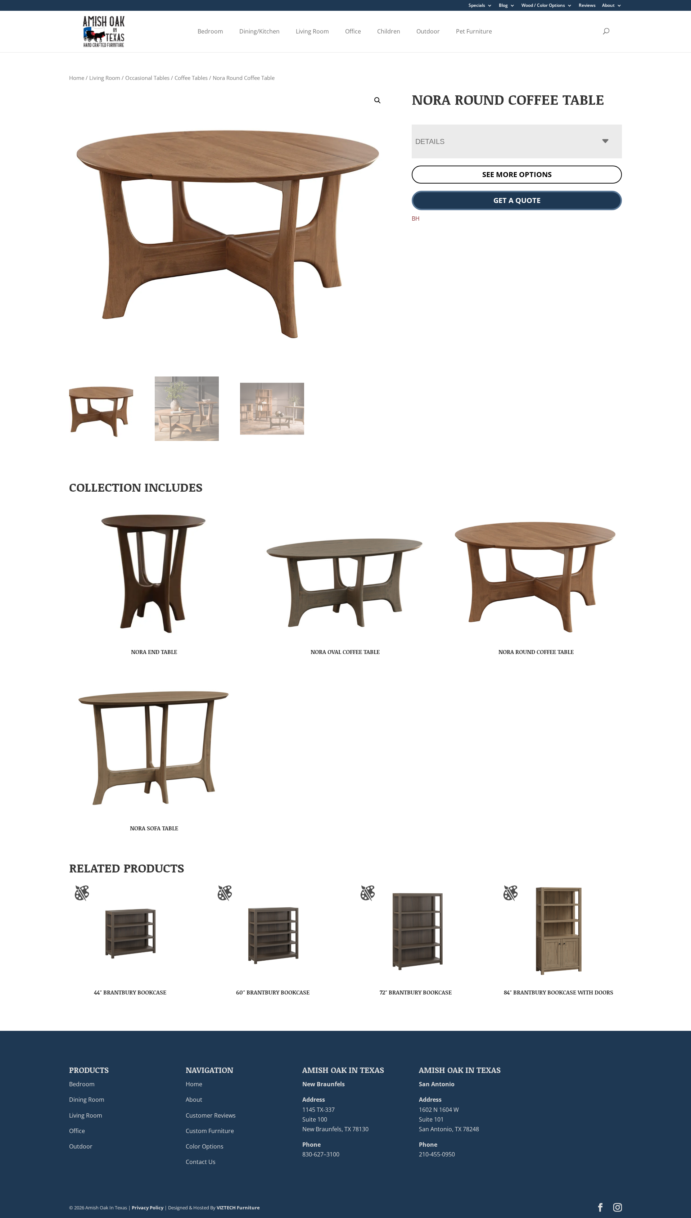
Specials (477, 5)
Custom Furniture (210, 1131)
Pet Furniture (474, 31)
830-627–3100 (320, 1154)
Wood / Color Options (543, 5)
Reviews (587, 5)
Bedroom (210, 31)
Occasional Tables (147, 77)
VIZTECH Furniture (238, 1207)
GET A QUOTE (517, 200)
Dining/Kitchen (259, 31)
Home (76, 77)
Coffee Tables (191, 77)
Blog (503, 5)
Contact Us (201, 1162)
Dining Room (86, 1100)
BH (416, 218)
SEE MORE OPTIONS (517, 174)
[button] (377, 100)
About (608, 5)
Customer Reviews (211, 1115)
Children (388, 31)
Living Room (312, 31)
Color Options (204, 1146)
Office (353, 31)
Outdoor (428, 31)
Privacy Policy (147, 1207)
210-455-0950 (437, 1154)
